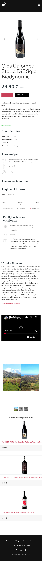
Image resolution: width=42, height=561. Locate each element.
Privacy (9, 541)
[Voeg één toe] (11, 95)
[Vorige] (5, 380)
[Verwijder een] (3, 95)
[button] (4, 39)
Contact (33, 541)
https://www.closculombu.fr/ (11, 303)
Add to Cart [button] (22, 95)
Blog (17, 541)
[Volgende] (36, 380)
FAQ (24, 541)
